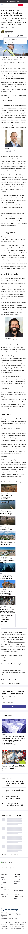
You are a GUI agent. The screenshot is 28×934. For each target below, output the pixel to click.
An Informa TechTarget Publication (14, 1)
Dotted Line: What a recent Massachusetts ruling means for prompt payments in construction (13, 739)
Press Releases (5, 892)
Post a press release (12, 854)
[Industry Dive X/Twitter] (10, 867)
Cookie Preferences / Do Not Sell (14, 928)
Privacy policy (4, 926)
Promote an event (18, 890)
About (3, 877)
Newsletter (4, 885)
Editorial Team (5, 880)
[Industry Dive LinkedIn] (2, 867)
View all (4, 854)
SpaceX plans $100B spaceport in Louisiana (13, 797)
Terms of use (13, 926)
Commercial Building (14, 683)
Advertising (17, 879)
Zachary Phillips (9, 31)
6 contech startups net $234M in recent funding (13, 767)
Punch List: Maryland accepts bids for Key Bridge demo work (15, 805)
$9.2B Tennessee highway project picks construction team (15, 783)
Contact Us (4, 882)
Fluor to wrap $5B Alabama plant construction (15, 791)
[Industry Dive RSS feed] (14, 867)
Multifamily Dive (18, 899)
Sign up (20, 5)
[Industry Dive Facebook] (6, 867)
